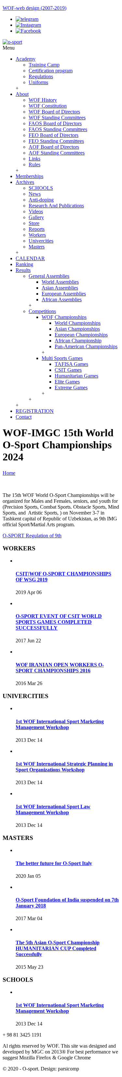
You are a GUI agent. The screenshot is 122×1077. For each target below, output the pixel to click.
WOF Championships (64, 317)
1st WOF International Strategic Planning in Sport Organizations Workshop (64, 766)
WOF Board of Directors (54, 111)
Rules (34, 164)
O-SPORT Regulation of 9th (32, 535)
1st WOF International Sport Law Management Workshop (53, 809)
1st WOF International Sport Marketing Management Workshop (60, 724)
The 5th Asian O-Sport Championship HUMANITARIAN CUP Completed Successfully (58, 948)
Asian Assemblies (60, 288)
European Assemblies (64, 293)
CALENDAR (30, 258)
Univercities (41, 241)
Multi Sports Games (62, 358)
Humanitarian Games (76, 376)
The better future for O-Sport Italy (54, 863)
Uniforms (38, 82)
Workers (37, 235)
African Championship (78, 340)
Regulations (41, 76)
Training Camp (44, 64)
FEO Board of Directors (53, 135)
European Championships (81, 334)
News (35, 194)
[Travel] (12, 42)
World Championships (78, 323)
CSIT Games (68, 370)
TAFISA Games (71, 364)
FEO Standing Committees (56, 141)
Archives (25, 182)
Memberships (29, 176)
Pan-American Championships (86, 346)
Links (34, 158)
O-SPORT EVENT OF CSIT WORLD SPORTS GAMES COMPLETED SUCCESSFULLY (59, 622)
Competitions (42, 311)
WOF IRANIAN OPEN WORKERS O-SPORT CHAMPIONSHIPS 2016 (60, 667)
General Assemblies (49, 276)
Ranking (24, 264)
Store (34, 223)
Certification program (51, 70)
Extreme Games (71, 387)
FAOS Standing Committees (58, 129)
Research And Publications (56, 205)
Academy (25, 59)
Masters (37, 246)
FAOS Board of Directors (55, 123)
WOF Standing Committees (57, 117)
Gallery (36, 217)
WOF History (43, 100)
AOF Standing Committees (57, 153)
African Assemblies (62, 299)
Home (9, 473)
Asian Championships (77, 329)
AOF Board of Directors (54, 147)
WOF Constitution (48, 106)
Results (23, 270)
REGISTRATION (35, 411)
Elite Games (67, 381)
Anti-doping (41, 199)
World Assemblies (60, 282)
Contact (24, 417)
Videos (36, 211)
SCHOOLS (41, 188)
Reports (37, 229)
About (22, 94)
